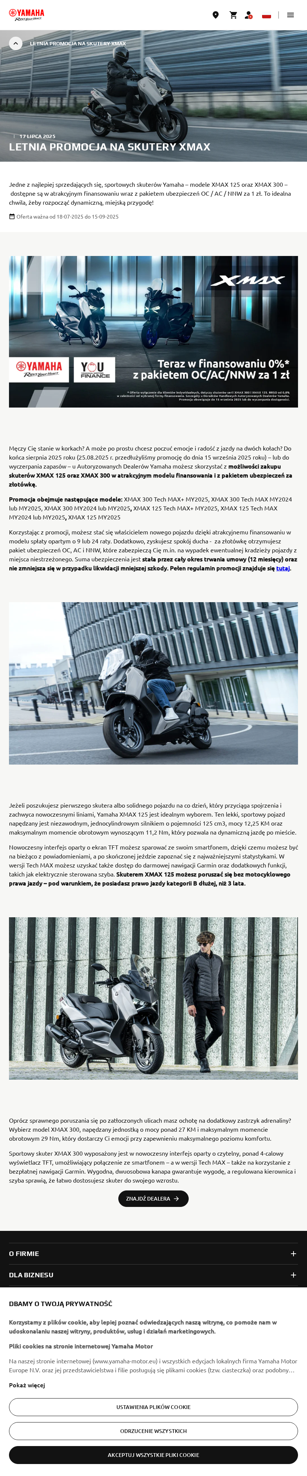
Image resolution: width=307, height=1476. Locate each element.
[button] (290, 14)
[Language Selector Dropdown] (266, 14)
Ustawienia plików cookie (153, 1407)
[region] (153, 1381)
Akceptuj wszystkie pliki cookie (153, 1454)
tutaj (283, 568)
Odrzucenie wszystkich (153, 1430)
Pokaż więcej (27, 1385)
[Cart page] (233, 14)
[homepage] (26, 15)
